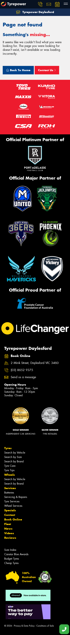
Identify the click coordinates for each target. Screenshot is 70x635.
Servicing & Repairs (15, 497)
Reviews (10, 538)
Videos (9, 533)
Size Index (10, 550)
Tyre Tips (9, 470)
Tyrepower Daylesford (38, 12)
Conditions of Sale (45, 625)
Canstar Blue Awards (16, 554)
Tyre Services (11, 501)
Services (10, 488)
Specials (10, 510)
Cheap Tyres (11, 563)
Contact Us (46, 70)
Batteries (9, 492)
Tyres (8, 448)
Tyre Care (9, 466)
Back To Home (19, 70)
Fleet (7, 524)
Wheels (9, 475)
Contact (9, 515)
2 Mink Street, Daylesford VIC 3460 (35, 363)
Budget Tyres (11, 558)
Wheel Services (13, 506)
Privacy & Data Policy (24, 625)
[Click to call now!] (40, 4)
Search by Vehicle (14, 452)
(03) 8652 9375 (22, 370)
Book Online (13, 519)
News (8, 528)
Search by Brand (14, 461)
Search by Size (13, 457)
